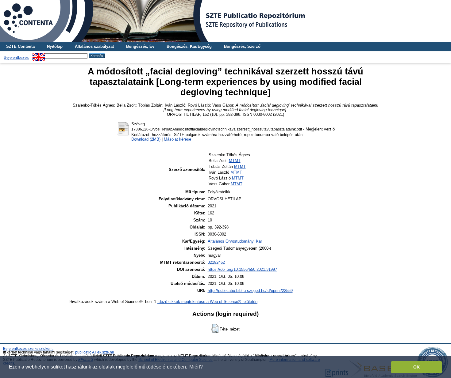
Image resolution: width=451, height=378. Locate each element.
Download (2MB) (145, 139)
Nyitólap (55, 46)
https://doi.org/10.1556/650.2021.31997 (242, 269)
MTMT (235, 160)
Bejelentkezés (16, 57)
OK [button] (416, 367)
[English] (39, 55)
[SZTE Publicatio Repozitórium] (225, 21)
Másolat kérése (177, 139)
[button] (214, 328)
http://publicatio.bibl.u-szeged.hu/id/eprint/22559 (250, 290)
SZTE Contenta (20, 46)
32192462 (216, 262)
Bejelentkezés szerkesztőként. (28, 348)
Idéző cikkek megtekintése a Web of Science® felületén (207, 301)
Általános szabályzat (94, 46)
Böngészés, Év (140, 46)
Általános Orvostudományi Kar (235, 241)
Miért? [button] (196, 366)
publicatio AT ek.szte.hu (94, 352)
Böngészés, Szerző (242, 46)
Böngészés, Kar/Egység (189, 46)
